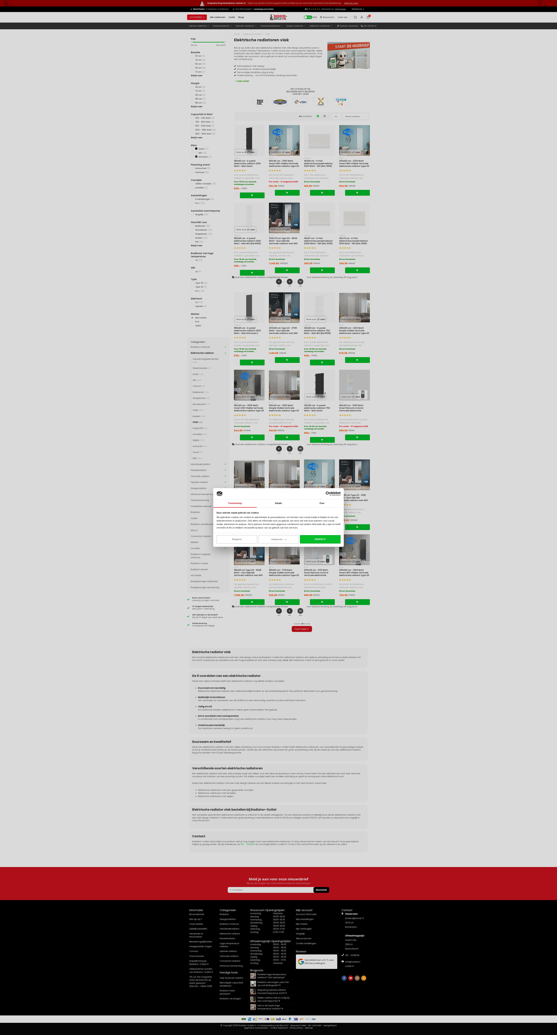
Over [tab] (322, 503)
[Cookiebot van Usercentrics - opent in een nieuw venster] (328, 493)
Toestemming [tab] (235, 503)
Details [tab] (278, 503)
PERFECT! (320, 539)
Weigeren (237, 539)
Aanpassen (277, 539)
